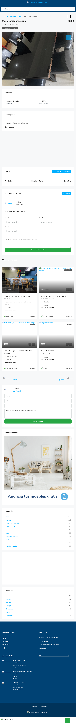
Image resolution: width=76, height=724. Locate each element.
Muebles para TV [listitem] (11, 546)
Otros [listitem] (7, 533)
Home (6, 16)
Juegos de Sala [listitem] (11, 527)
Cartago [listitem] (8, 606)
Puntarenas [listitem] (9, 615)
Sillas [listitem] (7, 540)
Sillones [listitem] (8, 520)
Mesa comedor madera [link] (19, 660)
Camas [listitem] (8, 517)
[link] (19, 280)
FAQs (3, 648)
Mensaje (8, 236)
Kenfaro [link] (13, 316)
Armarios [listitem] (9, 543)
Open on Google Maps (62, 171)
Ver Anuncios (66, 193)
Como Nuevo (6, 28)
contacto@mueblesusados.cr (50, 645)
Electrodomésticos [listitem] (12, 536)
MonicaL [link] (51, 316)
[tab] (68, 37)
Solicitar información (38, 250)
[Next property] (70, 380)
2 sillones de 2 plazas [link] (19, 682)
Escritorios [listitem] (9, 530)
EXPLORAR (5, 641)
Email (7, 227)
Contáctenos (43, 649)
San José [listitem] (8, 596)
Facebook (34, 706)
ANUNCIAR (5, 645)
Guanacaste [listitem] (9, 609)
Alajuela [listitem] (8, 602)
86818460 (19, 205)
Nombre (8, 218)
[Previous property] (6, 380)
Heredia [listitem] (8, 599)
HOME (4, 638)
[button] (65, 16)
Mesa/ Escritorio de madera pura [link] (22, 671)
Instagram (44, 706)
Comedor (14, 28)
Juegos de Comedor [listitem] (12, 523)
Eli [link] (46, 368)
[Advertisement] (38, 149)
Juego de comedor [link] (47, 351)
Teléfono (42, 218)
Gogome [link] (14, 368)
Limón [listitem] (8, 612)
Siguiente (61, 380)
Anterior (14, 380)
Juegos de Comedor (16, 16)
